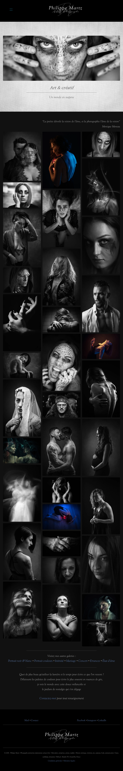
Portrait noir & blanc (20, 661)
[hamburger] (11, 9)
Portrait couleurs (43, 661)
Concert (82, 661)
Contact (34, 720)
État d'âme (108, 661)
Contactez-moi (47, 698)
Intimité (59, 661)
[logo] (65, 9)
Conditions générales (55, 761)
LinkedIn (102, 720)
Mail (26, 720)
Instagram (91, 720)
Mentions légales (69, 761)
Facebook (81, 720)
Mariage (71, 661)
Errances (95, 661)
